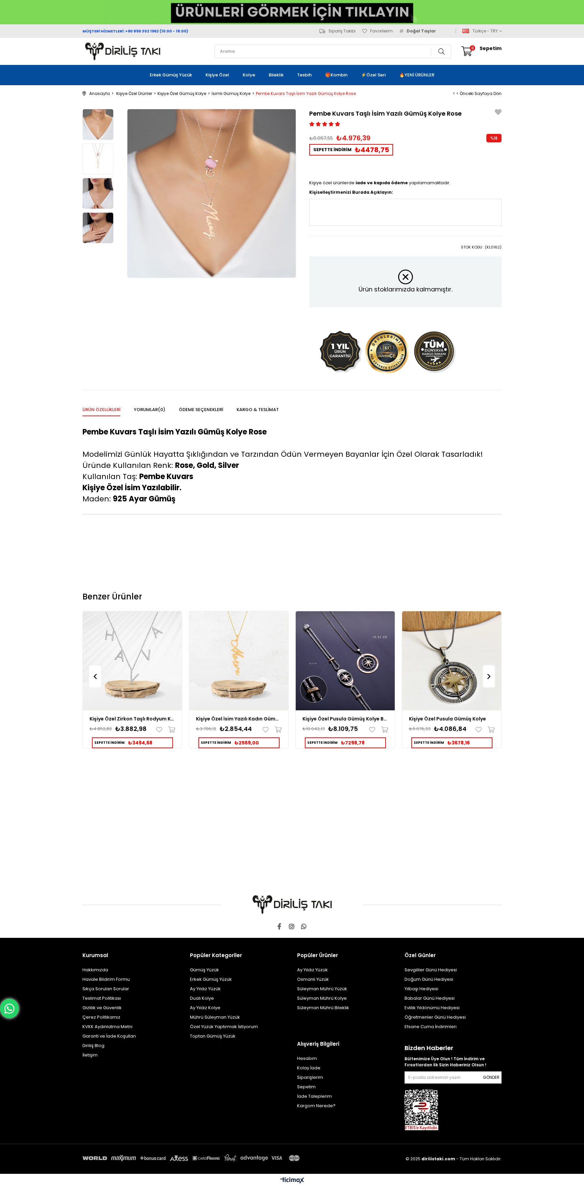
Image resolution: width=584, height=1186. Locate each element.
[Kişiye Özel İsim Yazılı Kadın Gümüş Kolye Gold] (238, 660)
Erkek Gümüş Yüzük (171, 75)
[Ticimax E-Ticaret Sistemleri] (292, 1180)
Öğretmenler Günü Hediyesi (435, 1017)
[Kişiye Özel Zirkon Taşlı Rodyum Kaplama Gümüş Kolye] (132, 660)
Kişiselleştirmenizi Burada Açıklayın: (351, 192)
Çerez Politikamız (101, 1017)
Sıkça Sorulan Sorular (105, 989)
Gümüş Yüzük (204, 970)
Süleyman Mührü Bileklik (323, 1007)
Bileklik (276, 75)
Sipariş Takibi (342, 31)
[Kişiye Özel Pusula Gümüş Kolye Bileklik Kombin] (345, 660)
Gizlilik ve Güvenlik (102, 1007)
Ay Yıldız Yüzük (205, 989)
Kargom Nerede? (316, 1105)
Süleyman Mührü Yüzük (322, 989)
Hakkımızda (95, 970)
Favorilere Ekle (160, 730)
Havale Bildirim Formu (106, 979)
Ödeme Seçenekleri (201, 409)
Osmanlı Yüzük (313, 979)
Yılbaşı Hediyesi (421, 989)
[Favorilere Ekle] (498, 113)
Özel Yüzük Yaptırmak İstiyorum (224, 1026)
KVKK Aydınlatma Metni (107, 1026)
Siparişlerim (310, 1077)
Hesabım (307, 1058)
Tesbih (304, 75)
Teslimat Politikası (101, 998)
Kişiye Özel (217, 75)
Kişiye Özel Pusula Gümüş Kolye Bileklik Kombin (345, 718)
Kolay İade (308, 1068)
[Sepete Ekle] (170, 730)
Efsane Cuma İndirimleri (431, 1026)
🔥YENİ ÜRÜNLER (416, 75)
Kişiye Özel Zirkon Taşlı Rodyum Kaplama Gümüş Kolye (132, 718)
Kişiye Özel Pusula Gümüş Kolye (447, 718)
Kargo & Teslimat (258, 409)
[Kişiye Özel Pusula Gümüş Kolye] (451, 660)
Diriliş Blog (93, 1045)
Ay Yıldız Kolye (205, 1007)
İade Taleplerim (314, 1096)
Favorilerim (381, 31)
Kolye (249, 75)
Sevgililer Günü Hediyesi (431, 970)
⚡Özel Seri (373, 75)
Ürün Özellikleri (101, 409)
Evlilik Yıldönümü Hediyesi (432, 1007)
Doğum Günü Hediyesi (429, 979)
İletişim (90, 1055)
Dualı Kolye (202, 998)
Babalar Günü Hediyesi (430, 998)
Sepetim (306, 1087)
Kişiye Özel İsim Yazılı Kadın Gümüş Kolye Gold (239, 718)
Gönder (491, 1077)
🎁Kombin (336, 75)
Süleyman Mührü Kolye (322, 998)
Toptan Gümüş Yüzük (213, 1036)
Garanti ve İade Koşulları (109, 1036)
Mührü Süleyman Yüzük (215, 1017)
